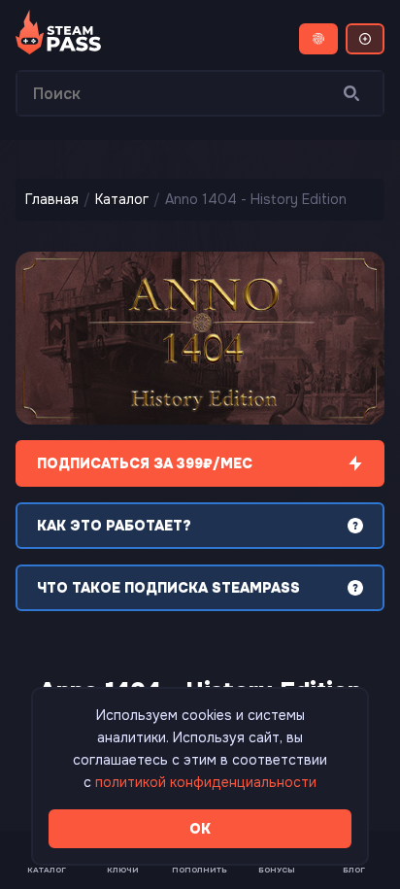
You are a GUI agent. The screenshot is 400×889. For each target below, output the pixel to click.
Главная (52, 199)
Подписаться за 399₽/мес (144, 463)
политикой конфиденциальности (206, 782)
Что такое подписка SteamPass (168, 588)
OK (200, 829)
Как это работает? (114, 525)
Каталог (122, 199)
